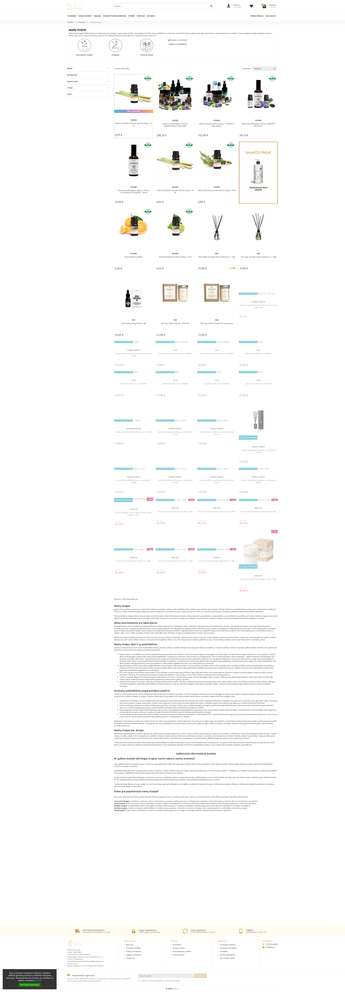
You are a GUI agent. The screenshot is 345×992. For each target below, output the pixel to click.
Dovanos (151, 16)
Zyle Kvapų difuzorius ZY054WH (134, 383)
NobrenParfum (133, 428)
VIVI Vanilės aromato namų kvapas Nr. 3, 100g (216, 257)
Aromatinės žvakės (84, 55)
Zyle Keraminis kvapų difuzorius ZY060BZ (175, 353)
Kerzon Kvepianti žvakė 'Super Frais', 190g (175, 561)
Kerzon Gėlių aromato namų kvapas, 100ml (175, 511)
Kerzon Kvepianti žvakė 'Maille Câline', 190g (258, 579)
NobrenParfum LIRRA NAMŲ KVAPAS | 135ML (133, 432)
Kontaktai (224, 951)
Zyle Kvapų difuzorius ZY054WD (258, 353)
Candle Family (175, 428)
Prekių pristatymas (133, 951)
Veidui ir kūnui (85, 16)
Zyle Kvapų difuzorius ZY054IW (175, 383)
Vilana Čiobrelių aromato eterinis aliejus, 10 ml (217, 190)
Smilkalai (115, 55)
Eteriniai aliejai (146, 55)
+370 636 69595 (272, 944)
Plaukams (71, 16)
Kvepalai (141, 16)
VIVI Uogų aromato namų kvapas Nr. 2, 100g (258, 257)
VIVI (216, 253)
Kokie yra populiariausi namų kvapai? (136, 791)
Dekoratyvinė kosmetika (114, 16)
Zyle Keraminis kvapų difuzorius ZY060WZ (217, 353)
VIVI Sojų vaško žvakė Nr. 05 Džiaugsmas (216, 323)
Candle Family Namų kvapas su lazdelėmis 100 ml (175, 433)
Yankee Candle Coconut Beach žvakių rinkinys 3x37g (133, 354)
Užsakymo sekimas (228, 944)
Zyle (175, 350)
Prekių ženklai (256, 16)
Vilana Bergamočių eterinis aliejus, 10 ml (175, 257)
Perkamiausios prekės (182, 951)
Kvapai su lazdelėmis (178, 44)
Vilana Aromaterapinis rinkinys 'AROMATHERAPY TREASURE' (175, 124)
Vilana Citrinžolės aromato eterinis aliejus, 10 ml (133, 124)
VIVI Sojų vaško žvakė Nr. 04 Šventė (175, 323)
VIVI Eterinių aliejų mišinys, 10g (133, 323)
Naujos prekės (179, 948)
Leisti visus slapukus (29, 985)
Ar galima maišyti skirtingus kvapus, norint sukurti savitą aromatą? (154, 758)
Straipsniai (130, 958)
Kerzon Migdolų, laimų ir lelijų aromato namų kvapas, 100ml (133, 513)
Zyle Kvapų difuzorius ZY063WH (217, 383)
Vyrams (131, 16)
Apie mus (130, 944)
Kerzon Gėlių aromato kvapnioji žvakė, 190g (258, 511)
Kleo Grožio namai (227, 958)
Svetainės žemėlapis (228, 948)
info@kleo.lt (270, 947)
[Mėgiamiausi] (251, 6)
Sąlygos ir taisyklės (133, 955)
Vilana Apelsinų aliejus (133, 257)
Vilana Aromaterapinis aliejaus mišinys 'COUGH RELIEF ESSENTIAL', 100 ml (133, 191)
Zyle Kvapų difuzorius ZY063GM (258, 383)
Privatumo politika (133, 948)
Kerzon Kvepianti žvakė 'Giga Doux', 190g (133, 561)
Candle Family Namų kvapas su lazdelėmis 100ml (258, 481)
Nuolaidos (271, 16)
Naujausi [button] (257, 68)
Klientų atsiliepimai (227, 955)
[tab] (196, 758)
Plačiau (38, 980)
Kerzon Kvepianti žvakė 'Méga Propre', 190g (216, 561)
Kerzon (133, 509)
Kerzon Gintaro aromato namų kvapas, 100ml (216, 511)
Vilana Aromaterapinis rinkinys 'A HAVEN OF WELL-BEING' (216, 124)
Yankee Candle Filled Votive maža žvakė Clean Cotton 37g (258, 306)
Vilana (133, 120)
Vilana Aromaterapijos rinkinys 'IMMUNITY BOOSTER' (258, 124)
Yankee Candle (258, 302)
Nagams (97, 16)
